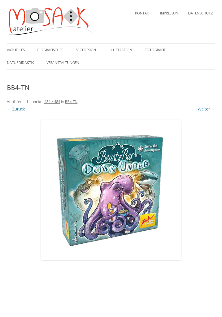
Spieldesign (86, 49)
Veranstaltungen (63, 62)
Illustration (120, 49)
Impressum (169, 13)
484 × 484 (52, 101)
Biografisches (50, 49)
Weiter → (206, 109)
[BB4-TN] (111, 190)
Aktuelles (16, 49)
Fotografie (155, 49)
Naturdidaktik (20, 62)
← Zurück (16, 109)
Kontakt (143, 13)
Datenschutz (200, 13)
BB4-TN (71, 101)
